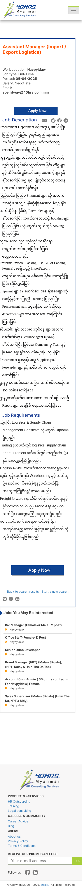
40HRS (44, 884)
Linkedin (65, 120)
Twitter (53, 120)
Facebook (59, 120)
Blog (11, 826)
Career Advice (18, 821)
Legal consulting (19, 810)
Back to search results (23, 591)
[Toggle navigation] (73, 10)
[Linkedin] (35, 873)
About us (14, 836)
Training (13, 806)
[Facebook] (28, 873)
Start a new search (55, 591)
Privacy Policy (18, 841)
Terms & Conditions (21, 845)
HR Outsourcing (19, 801)
